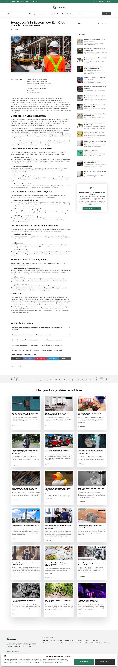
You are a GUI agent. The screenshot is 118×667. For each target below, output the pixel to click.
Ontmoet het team (68, 14)
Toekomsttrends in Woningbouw (38, 88)
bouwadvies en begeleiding (28, 102)
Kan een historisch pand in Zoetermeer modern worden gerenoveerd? (41, 350)
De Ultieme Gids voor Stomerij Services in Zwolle (91, 488)
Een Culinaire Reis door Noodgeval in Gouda (57, 451)
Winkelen (16, 29)
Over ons (52, 640)
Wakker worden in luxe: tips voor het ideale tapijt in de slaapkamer (57, 413)
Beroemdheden (69, 640)
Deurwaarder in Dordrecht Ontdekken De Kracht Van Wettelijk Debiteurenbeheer (90, 452)
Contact (80, 14)
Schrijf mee (94, 640)
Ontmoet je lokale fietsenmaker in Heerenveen (23, 601)
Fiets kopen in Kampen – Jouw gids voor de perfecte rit (58, 601)
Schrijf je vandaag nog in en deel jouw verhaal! (92, 193)
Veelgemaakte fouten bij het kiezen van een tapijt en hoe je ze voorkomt (25, 413)
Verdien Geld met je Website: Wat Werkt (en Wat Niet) (94, 642)
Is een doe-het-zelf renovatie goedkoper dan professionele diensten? (41, 340)
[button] (114, 656)
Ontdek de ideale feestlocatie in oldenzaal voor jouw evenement (88, 601)
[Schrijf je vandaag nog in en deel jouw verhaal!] (92, 187)
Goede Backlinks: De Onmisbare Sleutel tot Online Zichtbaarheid (60, 642)
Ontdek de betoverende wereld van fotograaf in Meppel (24, 563)
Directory (32, 14)
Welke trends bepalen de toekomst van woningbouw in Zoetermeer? (41, 345)
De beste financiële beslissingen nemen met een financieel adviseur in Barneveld (58, 564)
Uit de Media (43, 14)
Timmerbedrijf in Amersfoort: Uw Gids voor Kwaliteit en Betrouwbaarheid (24, 488)
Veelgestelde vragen (34, 92)
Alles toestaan (84, 661)
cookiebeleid (48, 662)
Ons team (59, 640)
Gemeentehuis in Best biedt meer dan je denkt (25, 526)
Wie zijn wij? (54, 14)
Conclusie (31, 90)
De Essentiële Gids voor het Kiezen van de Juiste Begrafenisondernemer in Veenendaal (25, 452)
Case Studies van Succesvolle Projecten (39, 83)
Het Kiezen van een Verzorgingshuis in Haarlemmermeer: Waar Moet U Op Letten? (58, 489)
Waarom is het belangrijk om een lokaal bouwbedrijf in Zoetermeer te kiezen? (41, 329)
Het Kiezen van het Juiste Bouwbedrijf (39, 81)
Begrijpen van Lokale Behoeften (37, 79)
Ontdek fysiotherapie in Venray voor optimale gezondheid (90, 526)
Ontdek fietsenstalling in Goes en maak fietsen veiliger (91, 563)
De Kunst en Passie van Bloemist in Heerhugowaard (89, 413)
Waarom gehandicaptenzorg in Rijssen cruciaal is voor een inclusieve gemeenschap (58, 527)
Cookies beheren (104, 661)
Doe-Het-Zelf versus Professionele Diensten (41, 86)
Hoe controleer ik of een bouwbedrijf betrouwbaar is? (41, 335)
